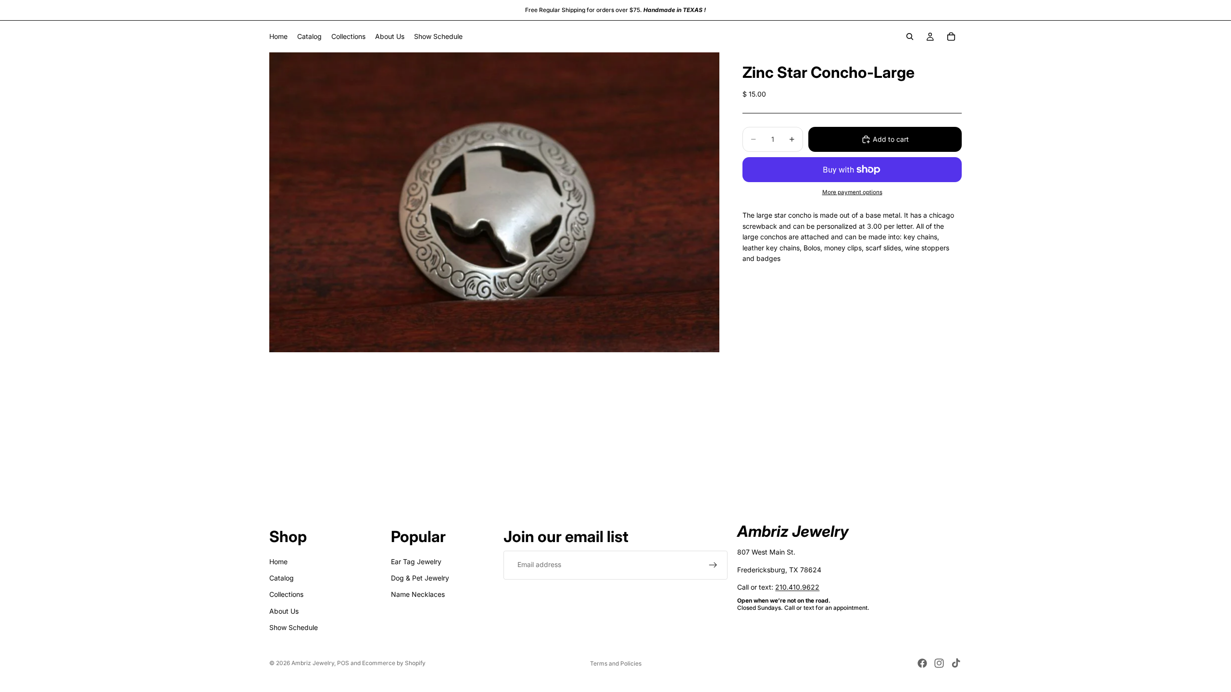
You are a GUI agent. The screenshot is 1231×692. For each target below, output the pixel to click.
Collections (286, 595)
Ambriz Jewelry (312, 663)
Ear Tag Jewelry (416, 561)
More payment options (852, 192)
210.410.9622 (797, 587)
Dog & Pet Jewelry (420, 578)
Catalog (281, 578)
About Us (284, 611)
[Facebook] (922, 663)
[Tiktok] (956, 663)
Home (278, 561)
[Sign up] (713, 565)
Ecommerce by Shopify (394, 663)
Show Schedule (293, 628)
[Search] (909, 36)
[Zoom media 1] (494, 202)
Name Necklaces (418, 595)
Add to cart (891, 139)
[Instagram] (939, 663)
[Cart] (951, 36)
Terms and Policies (615, 663)
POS (343, 663)
